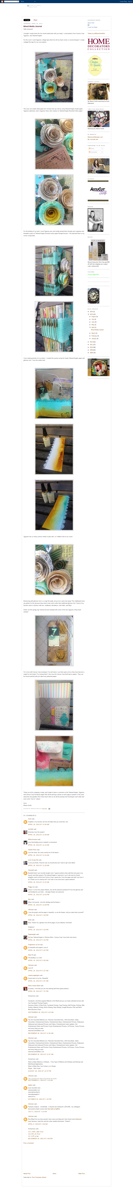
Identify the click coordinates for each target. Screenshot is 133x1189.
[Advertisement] (39, 1158)
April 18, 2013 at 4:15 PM (38, 940)
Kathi (29, 920)
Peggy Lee (31, 887)
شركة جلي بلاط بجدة (34, 1134)
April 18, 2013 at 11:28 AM (38, 865)
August (94, 316)
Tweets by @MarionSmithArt (96, 33)
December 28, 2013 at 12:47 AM (41, 1054)
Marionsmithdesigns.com (95, 137)
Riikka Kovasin (32, 839)
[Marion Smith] (88, 25)
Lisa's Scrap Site (33, 860)
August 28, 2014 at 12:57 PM (39, 1071)
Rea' (29, 899)
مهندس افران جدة (33, 1136)
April (93, 327)
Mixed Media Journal (32, 26)
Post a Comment (28, 1143)
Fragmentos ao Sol (34, 944)
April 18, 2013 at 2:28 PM (38, 915)
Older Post (81, 1173)
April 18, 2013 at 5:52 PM (38, 950)
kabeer (30, 1085)
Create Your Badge (92, 27)
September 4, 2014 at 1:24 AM (40, 1080)
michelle (30, 829)
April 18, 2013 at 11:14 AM (38, 845)
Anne (29, 819)
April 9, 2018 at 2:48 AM (38, 1124)
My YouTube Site (93, 139)
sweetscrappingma (33, 975)
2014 (91, 311)
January (94, 338)
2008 (91, 352)
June (93, 322)
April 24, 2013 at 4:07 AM (38, 981)
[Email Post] (48, 808)
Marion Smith (91, 22)
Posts (92, 148)
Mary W (30, 955)
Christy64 (31, 870)
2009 (91, 350)
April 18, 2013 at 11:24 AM (38, 855)
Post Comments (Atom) (39, 1177)
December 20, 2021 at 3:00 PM (40, 1138)
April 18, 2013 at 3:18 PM (38, 929)
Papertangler (32, 934)
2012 (91, 342)
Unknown (31, 909)
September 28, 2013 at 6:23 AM (41, 1012)
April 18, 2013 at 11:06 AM (38, 824)
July (93, 319)
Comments (93, 152)
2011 (91, 344)
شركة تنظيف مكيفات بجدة (35, 1131)
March (94, 333)
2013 (91, 314)
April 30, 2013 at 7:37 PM (38, 991)
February (94, 336)
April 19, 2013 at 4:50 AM (38, 960)
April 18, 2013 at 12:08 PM (38, 905)
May (93, 324)
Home (54, 1173)
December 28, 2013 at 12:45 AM (41, 1033)
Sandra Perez (32, 849)
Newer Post (26, 1173)
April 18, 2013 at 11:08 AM (38, 835)
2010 (91, 347)
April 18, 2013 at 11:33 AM (38, 882)
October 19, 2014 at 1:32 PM (39, 1099)
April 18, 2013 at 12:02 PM (38, 894)
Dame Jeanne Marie (34, 985)
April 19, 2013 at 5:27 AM (38, 970)
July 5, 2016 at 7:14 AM (37, 1111)
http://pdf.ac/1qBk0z (54, 1109)
